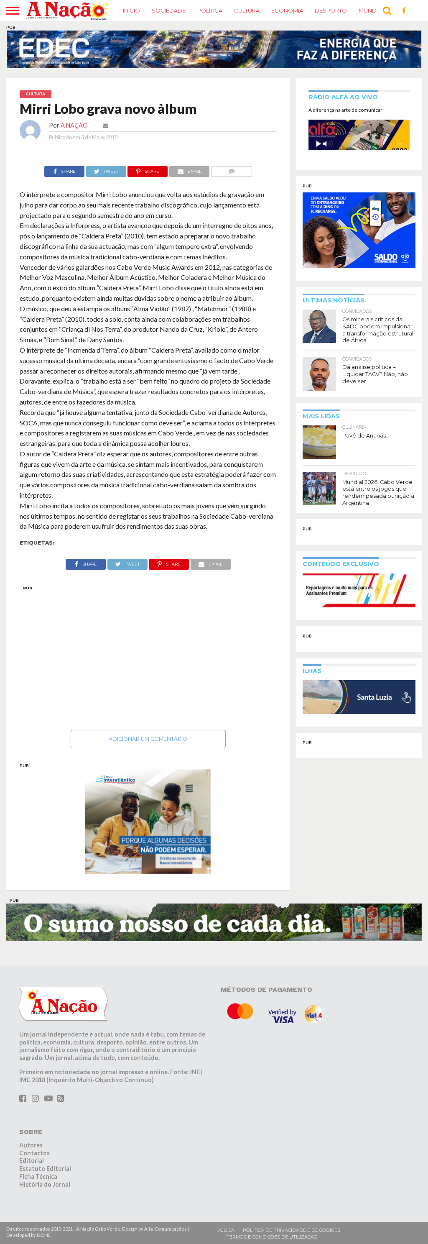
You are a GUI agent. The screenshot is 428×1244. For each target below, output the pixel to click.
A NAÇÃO (74, 125)
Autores (31, 1145)
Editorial (31, 1160)
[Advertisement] (148, 655)
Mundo (370, 10)
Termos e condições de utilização (272, 1237)
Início (131, 10)
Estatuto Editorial (45, 1168)
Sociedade (169, 10)
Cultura (247, 10)
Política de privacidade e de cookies (291, 1230)
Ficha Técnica (38, 1176)
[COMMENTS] (231, 169)
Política (209, 10)
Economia (287, 10)
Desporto (331, 10)
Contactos (34, 1153)
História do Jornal (44, 1184)
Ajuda (226, 1230)
